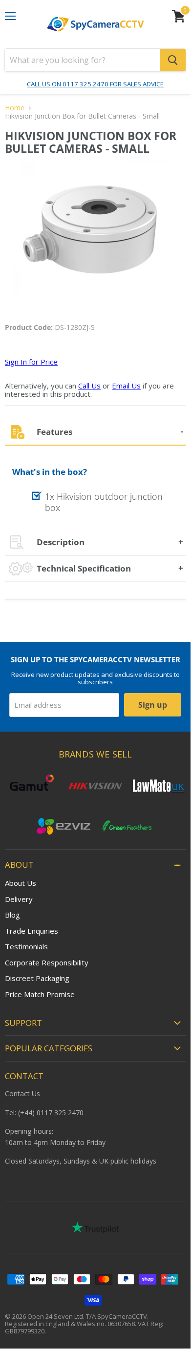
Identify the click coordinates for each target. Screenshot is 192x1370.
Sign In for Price (31, 362)
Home (14, 108)
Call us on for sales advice (95, 84)
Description (61, 542)
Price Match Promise (40, 994)
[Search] (173, 60)
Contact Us (22, 1093)
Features (54, 431)
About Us (20, 883)
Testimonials (26, 946)
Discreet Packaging (37, 978)
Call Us (89, 385)
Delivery (19, 899)
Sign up (152, 704)
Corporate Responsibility (46, 962)
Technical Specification (84, 568)
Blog (12, 915)
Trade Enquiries (31, 931)
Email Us (126, 385)
